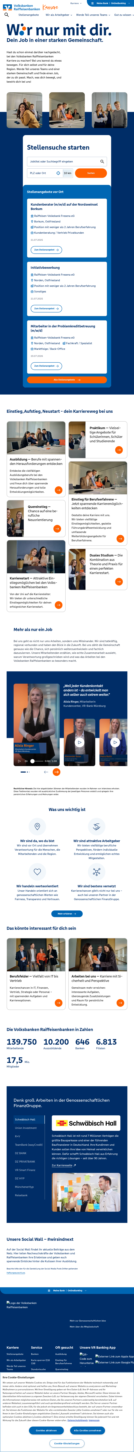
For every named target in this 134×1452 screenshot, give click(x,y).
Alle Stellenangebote (64, 379)
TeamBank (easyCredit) (29, 1144)
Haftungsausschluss (16, 1272)
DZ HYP (19, 1178)
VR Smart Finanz (25, 1170)
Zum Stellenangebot (44, 249)
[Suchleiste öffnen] (6, 15)
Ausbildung (61, 1354)
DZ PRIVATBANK (25, 1161)
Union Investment (26, 1128)
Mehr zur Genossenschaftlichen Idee (88, 1320)
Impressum (94, 1420)
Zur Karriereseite (62, 1165)
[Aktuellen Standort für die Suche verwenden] (58, 173)
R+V (17, 1136)
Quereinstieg (61, 1369)
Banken (35, 1354)
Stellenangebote (15, 1354)
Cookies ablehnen (46, 1430)
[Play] (19, 761)
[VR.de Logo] (30, 7)
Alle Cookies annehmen (87, 1430)
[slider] (27, 761)
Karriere (74, 3)
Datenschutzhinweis (78, 1420)
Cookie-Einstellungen (67, 1443)
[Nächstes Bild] (56, 772)
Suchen (91, 173)
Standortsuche (38, 1369)
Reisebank (21, 1195)
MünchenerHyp (24, 1187)
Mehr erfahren (65, 913)
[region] (67, 1412)
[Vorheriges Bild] (46, 772)
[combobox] (42, 173)
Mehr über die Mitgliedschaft (84, 1326)
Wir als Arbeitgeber (16, 1360)
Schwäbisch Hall (25, 1119)
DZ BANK (20, 1153)
